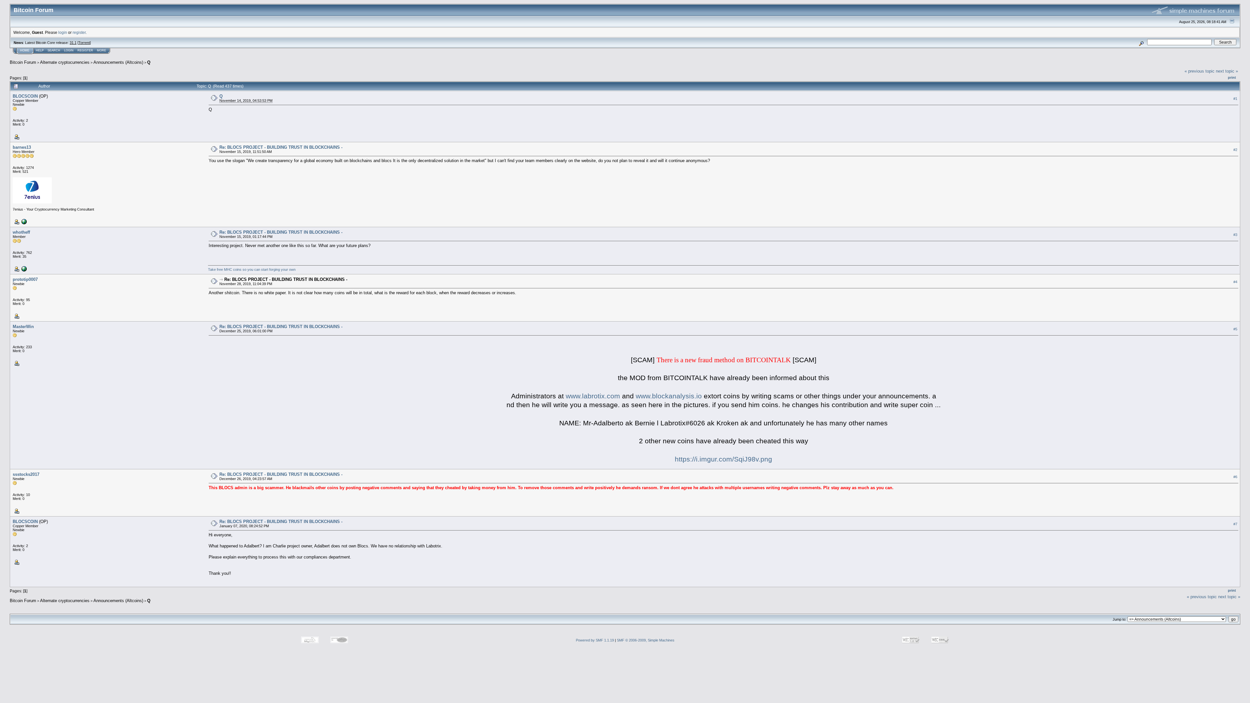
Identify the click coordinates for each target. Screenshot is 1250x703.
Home (24, 50)
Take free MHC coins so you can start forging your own (252, 269)
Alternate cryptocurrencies (65, 62)
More (101, 50)
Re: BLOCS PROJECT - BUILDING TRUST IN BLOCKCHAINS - (280, 147)
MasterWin (23, 326)
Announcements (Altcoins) (118, 62)
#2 (1235, 150)
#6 (1235, 477)
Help (40, 50)
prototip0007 (25, 279)
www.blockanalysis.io (669, 396)
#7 (1235, 524)
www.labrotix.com (593, 396)
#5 (1235, 329)
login (62, 32)
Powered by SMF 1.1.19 (595, 640)
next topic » (1227, 71)
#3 (1235, 235)
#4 (1235, 282)
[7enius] (23, 221)
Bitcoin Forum (23, 62)
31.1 (73, 43)
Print (1232, 77)
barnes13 (22, 147)
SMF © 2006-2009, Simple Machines (645, 640)
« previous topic (1200, 71)
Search (54, 50)
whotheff (21, 232)
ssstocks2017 (26, 474)
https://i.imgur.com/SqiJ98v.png (723, 459)
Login (69, 50)
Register (85, 50)
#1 (1235, 99)
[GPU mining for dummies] (23, 268)
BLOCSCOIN (25, 96)
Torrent (84, 43)
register (79, 32)
